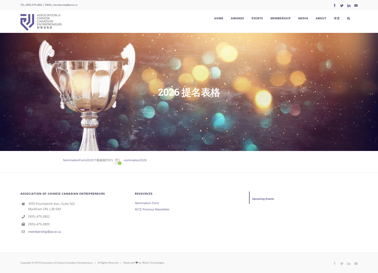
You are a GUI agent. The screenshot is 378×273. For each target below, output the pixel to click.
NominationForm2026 (78, 160)
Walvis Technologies (153, 262)
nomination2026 (135, 160)
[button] (348, 18)
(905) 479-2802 (34, 4)
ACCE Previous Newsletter (152, 209)
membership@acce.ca (65, 4)
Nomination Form (147, 203)
